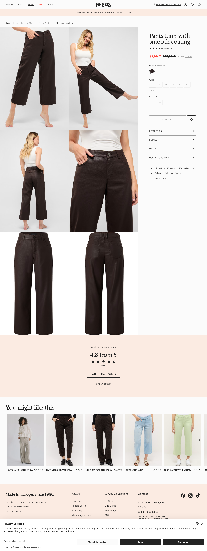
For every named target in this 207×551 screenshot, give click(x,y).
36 (159, 84)
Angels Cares (79, 506)
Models (32, 23)
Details (153, 140)
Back (8, 23)
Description (155, 131)
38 (166, 84)
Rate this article (102, 373)
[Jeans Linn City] (143, 440)
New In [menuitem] (9, 4)
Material (154, 149)
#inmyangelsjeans (81, 515)
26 (159, 102)
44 (187, 84)
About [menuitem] (51, 4)
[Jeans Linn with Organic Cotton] (182, 440)
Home (15, 23)
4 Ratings (168, 48)
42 (180, 84)
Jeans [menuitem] (20, 4)
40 (173, 84)
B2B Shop (77, 510)
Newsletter (110, 510)
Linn (40, 23)
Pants (23, 23)
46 (152, 90)
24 (152, 102)
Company (77, 501)
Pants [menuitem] (31, 4)
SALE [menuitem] (41, 4)
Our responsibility (159, 158)
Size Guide (110, 506)
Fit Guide (109, 501)
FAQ (107, 515)
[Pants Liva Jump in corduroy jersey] (25, 440)
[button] (167, 119)
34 (152, 84)
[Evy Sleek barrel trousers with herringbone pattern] (64, 440)
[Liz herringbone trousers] (104, 440)
